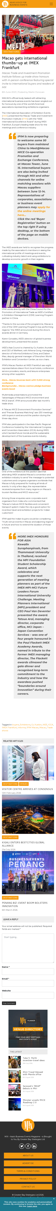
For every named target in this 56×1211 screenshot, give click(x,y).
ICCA (50, 724)
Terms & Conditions (28, 1171)
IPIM (25, 119)
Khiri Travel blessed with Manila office (33, 1073)
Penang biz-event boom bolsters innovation (24, 904)
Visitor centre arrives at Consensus (27, 789)
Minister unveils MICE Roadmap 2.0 (34, 1101)
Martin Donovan (36, 92)
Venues (24, 784)
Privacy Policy (28, 1178)
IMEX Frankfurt (9, 727)
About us (28, 1155)
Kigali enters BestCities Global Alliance (23, 844)
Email (5, 979)
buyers (15, 724)
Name (6, 967)
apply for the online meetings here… (34, 211)
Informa (22, 727)
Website (6, 991)
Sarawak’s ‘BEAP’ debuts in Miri (32, 1087)
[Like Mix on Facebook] (28, 1146)
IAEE (5, 116)
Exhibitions (25, 724)
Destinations (11, 51)
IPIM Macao (33, 727)
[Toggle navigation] (51, 4)
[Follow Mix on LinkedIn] (34, 1146)
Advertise (28, 1163)
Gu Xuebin (36, 724)
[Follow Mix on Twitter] (21, 1146)
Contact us (28, 1186)
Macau (42, 727)
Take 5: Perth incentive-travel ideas (34, 1059)
